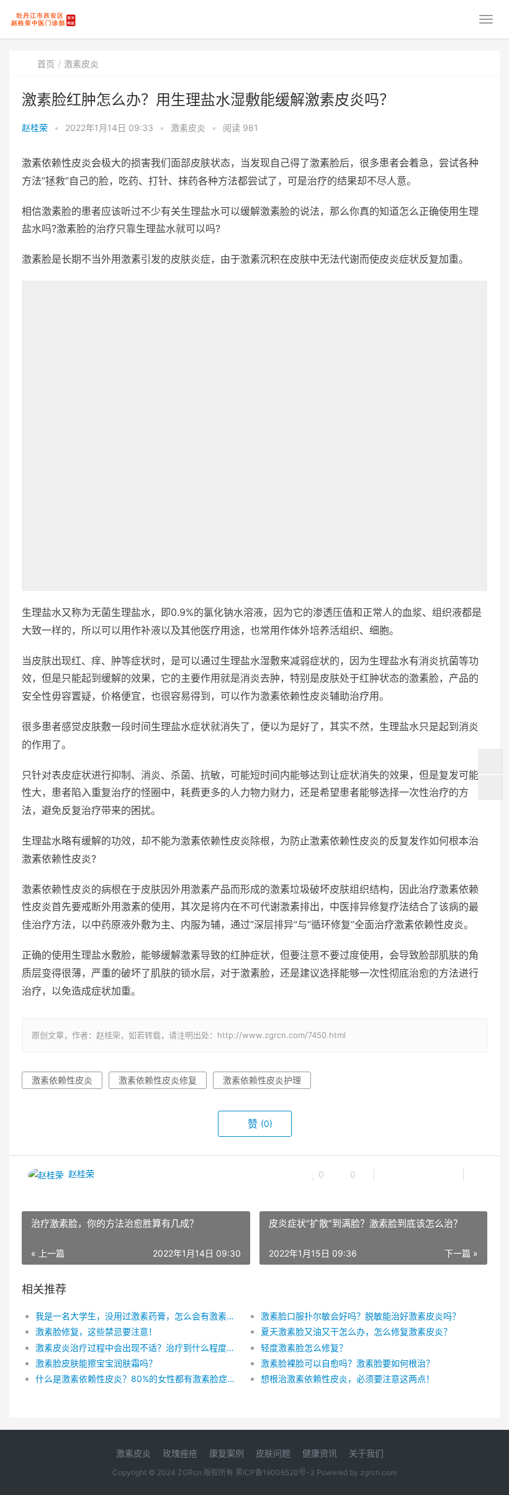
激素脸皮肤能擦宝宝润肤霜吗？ (96, 1363)
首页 (46, 63)
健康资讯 (319, 1453)
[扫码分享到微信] (393, 1174)
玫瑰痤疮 (180, 1453)
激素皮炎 (81, 63)
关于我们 (366, 1453)
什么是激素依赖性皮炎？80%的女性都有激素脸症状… (136, 1378)
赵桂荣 (35, 127)
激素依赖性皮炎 (62, 1080)
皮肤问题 (273, 1453)
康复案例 (226, 1453)
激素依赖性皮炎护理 (262, 1080)
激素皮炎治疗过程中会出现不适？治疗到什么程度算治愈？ (136, 1347)
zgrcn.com (378, 1472)
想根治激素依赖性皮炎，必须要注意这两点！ (348, 1378)
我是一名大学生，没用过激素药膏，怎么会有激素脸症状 (136, 1316)
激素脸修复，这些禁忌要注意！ (96, 1331)
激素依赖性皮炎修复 (158, 1080)
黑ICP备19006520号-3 (275, 1472)
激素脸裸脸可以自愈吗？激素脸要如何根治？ (348, 1363)
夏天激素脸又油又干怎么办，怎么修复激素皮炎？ (356, 1331)
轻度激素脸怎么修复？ (304, 1347)
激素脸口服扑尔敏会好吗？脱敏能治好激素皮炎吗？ (361, 1316)
